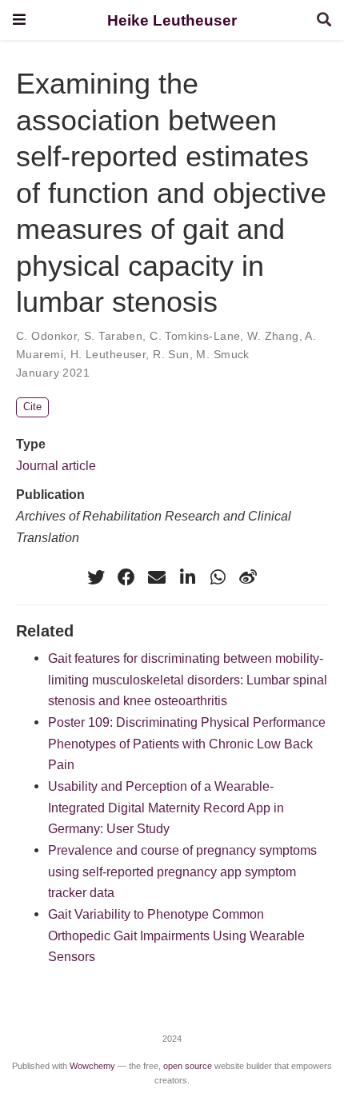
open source (187, 1066)
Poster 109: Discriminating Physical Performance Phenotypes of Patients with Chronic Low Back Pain (187, 743)
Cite (32, 407)
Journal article (56, 465)
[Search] (324, 20)
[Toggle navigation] (19, 19)
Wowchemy (92, 1066)
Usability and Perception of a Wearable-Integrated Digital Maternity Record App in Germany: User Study (166, 807)
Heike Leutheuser (172, 20)
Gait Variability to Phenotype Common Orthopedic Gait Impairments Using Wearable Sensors (176, 935)
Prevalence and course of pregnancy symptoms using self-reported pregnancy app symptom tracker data (182, 871)
